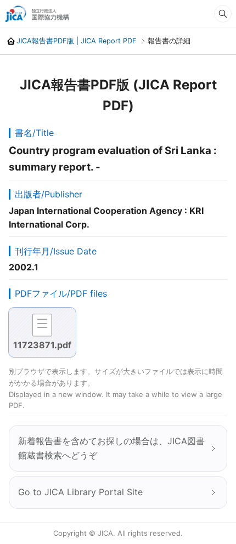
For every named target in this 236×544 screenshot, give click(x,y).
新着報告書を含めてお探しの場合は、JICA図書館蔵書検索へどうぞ (111, 448)
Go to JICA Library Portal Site (80, 491)
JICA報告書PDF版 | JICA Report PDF (76, 41)
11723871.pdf (42, 344)
